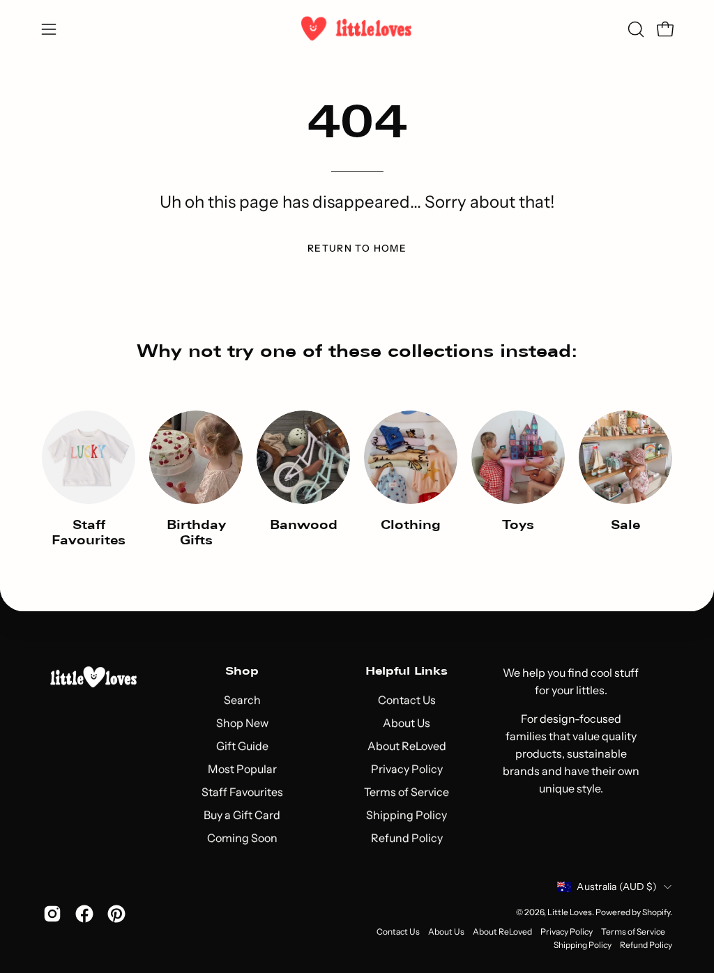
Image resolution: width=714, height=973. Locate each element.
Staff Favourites (241, 792)
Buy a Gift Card (242, 815)
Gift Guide (241, 746)
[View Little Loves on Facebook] (84, 913)
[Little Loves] (357, 28)
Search (241, 700)
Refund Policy (406, 838)
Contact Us (406, 700)
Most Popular (241, 769)
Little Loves (569, 912)
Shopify (656, 912)
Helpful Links (406, 670)
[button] (634, 29)
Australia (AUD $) (617, 887)
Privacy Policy (406, 769)
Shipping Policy (406, 815)
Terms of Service (406, 792)
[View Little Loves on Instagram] (52, 913)
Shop (242, 670)
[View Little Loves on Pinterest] (116, 913)
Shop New (241, 723)
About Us (406, 723)
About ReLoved (406, 746)
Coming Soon (241, 838)
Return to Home (357, 248)
